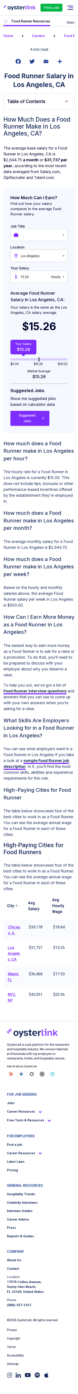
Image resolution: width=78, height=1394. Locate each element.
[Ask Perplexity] (52, 1074)
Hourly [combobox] (56, 277)
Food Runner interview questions (35, 691)
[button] (13, 906)
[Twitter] (32, 63)
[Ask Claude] (11, 1074)
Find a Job (51, 7)
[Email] (45, 63)
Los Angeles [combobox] (30, 256)
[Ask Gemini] (21, 1074)
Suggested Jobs (27, 418)
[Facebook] (18, 63)
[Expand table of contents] (66, 101)
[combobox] (44, 235)
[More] (59, 63)
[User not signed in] (70, 7)
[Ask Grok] (32, 1074)
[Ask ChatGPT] (42, 1074)
